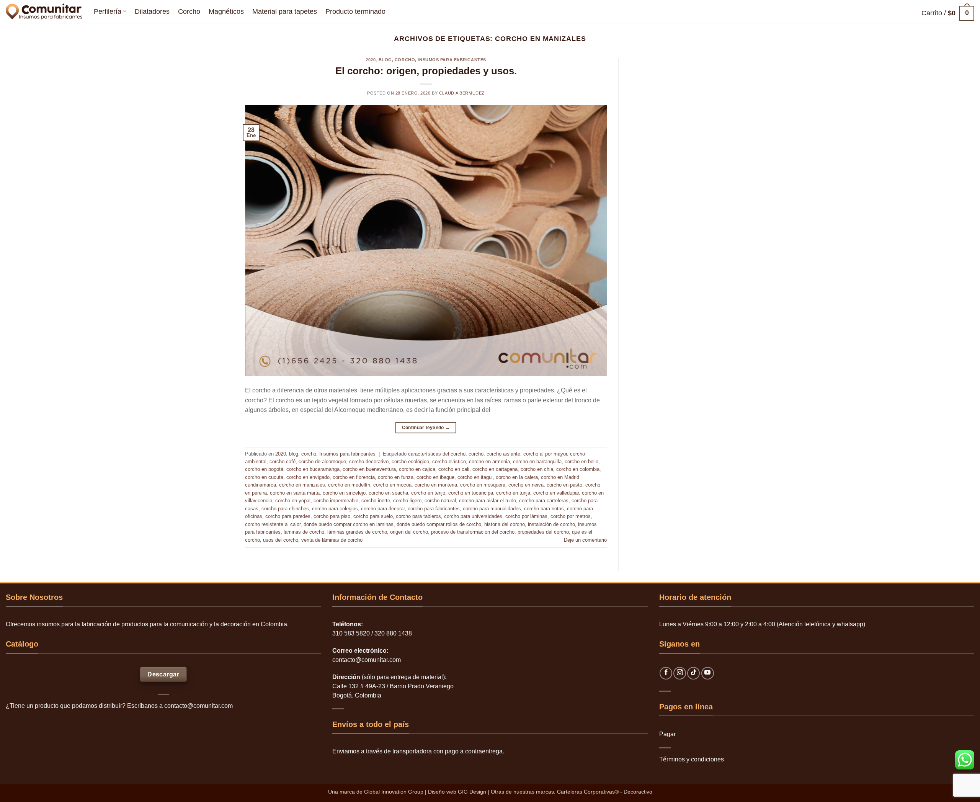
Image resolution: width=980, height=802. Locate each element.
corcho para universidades (473, 516)
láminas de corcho (304, 532)
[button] (947, 13)
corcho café (283, 461)
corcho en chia (537, 469)
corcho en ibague (435, 477)
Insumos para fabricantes (452, 59)
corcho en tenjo (428, 493)
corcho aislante (503, 454)
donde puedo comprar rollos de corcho (439, 524)
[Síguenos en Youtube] (707, 673)
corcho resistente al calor (273, 524)
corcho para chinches (285, 508)
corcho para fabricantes (434, 508)
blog (385, 59)
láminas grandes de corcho (357, 532)
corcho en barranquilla (537, 461)
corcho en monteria (436, 485)
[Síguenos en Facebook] (666, 673)
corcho (405, 59)
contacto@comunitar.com (198, 705)
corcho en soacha (388, 493)
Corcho (189, 11)
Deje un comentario (585, 540)
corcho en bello (581, 461)
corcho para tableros (418, 516)
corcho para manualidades (492, 508)
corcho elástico (449, 461)
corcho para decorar (383, 508)
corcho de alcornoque (322, 461)
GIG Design (472, 792)
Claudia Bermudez (462, 93)
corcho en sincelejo (344, 493)
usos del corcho (280, 540)
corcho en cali (453, 469)
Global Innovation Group (393, 792)
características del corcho (437, 454)
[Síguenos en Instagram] (679, 673)
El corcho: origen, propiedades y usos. (426, 70)
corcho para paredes (287, 516)
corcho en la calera (517, 477)
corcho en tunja (513, 493)
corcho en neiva (526, 485)
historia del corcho (504, 524)
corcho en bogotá (264, 469)
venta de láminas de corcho (332, 540)
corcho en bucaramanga (313, 469)
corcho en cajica (417, 469)
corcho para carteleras (543, 500)
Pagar (667, 734)
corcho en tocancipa (470, 493)
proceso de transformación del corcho (472, 532)
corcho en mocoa (392, 485)
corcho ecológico (410, 461)
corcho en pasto (564, 485)
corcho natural (440, 500)
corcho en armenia (489, 461)
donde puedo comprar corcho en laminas (349, 524)
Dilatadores (152, 11)
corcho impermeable (336, 500)
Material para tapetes (284, 11)
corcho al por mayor (545, 454)
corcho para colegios (335, 508)
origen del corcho (409, 532)
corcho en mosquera (482, 485)
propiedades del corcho (543, 532)
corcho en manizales (302, 485)
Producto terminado (355, 11)
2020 (371, 59)
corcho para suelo (373, 516)
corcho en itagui (475, 477)
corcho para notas (544, 508)
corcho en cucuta (264, 477)
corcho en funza (395, 477)
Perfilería (107, 11)
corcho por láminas (526, 516)
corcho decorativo (369, 461)
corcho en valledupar (556, 493)
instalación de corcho (551, 524)
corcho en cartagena (495, 469)
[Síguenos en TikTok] (693, 673)
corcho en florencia (354, 477)
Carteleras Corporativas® (588, 792)
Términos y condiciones (691, 759)
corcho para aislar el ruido (487, 500)
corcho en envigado (308, 477)
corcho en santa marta (295, 493)
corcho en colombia (577, 469)
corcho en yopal (292, 500)
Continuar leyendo (426, 427)
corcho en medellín (349, 485)
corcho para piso (332, 516)
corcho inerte (375, 500)
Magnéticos (226, 11)
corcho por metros (570, 516)
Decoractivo (638, 792)
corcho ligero (407, 500)
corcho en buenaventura (369, 469)
